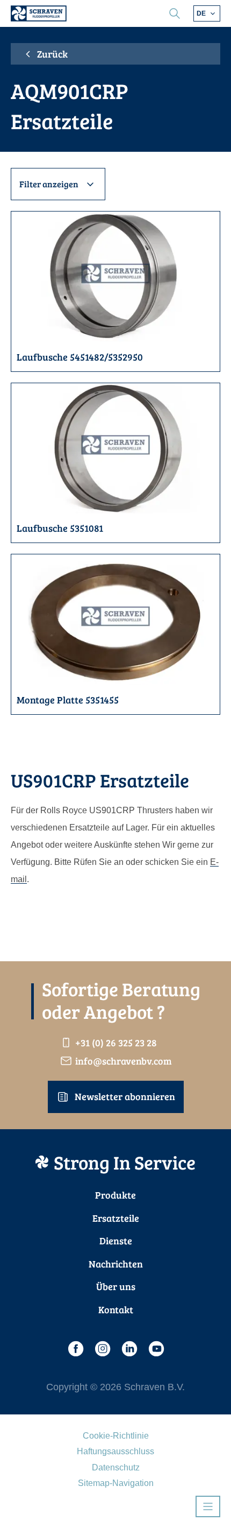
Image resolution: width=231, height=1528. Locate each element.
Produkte (115, 1194)
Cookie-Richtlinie (116, 1435)
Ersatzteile (115, 1218)
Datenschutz (116, 1467)
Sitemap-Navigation (116, 1483)
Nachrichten (116, 1263)
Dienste (115, 1240)
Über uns (115, 1286)
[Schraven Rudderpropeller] (39, 13)
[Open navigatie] (208, 1506)
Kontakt (115, 1309)
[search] (175, 13)
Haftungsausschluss (115, 1451)
